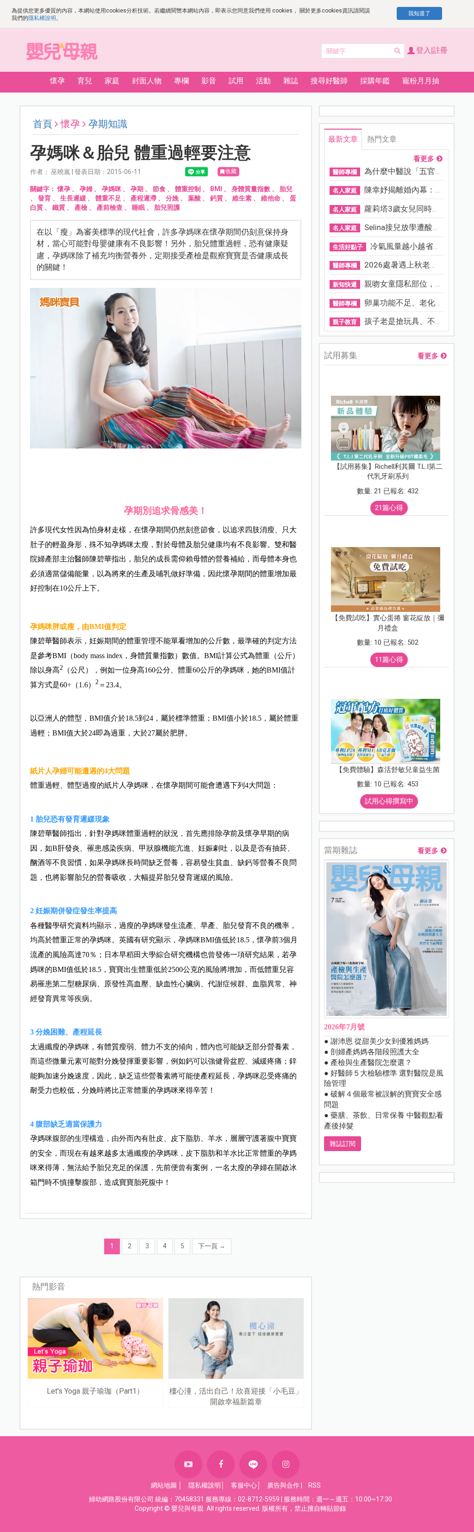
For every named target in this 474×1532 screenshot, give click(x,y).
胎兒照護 (167, 207)
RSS (314, 1485)
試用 (236, 80)
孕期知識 (107, 124)
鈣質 (216, 198)
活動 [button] (263, 80)
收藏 (231, 171)
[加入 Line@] (253, 1464)
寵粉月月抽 (420, 80)
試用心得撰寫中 (389, 801)
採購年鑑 (375, 80)
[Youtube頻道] (188, 1464)
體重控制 (188, 189)
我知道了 (419, 13)
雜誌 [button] (290, 80)
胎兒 (286, 189)
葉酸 (194, 198)
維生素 (242, 198)
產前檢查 (110, 207)
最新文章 (343, 139)
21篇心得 (389, 508)
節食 (159, 189)
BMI (216, 189)
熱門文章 (382, 139)
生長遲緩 (73, 198)
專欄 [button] (181, 80)
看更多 (423, 159)
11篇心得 (389, 659)
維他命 (271, 198)
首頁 (42, 124)
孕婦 (86, 189)
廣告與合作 (283, 1485)
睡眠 (138, 207)
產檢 (81, 207)
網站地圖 (164, 1485)
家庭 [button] (112, 80)
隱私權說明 (42, 18)
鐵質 (58, 207)
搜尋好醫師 (329, 80)
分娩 (172, 198)
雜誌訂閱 (343, 1143)
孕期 (137, 189)
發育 (44, 198)
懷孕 (63, 189)
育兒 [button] (84, 80)
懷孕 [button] (57, 80)
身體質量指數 (250, 189)
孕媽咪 (111, 189)
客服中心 (244, 1485)
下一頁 (211, 1246)
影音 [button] (208, 80)
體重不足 (108, 198)
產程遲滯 (143, 198)
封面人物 (147, 80)
